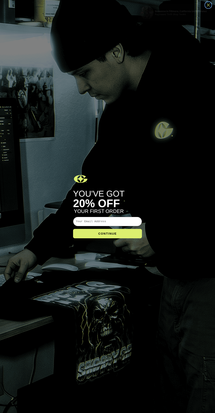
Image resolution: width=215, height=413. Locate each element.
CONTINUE (107, 233)
